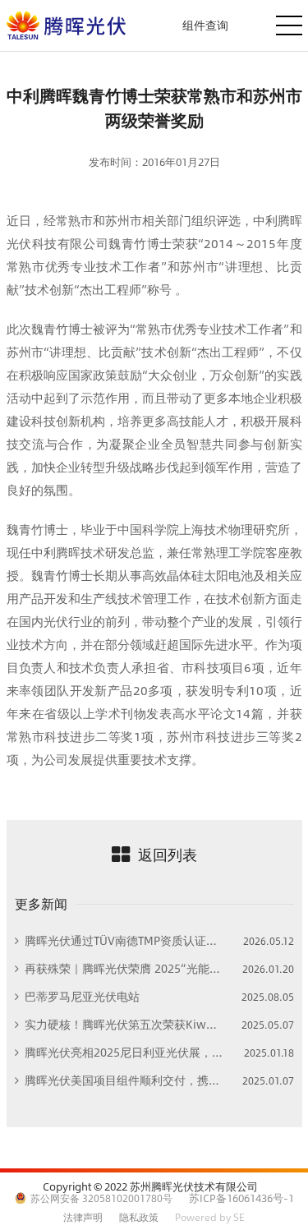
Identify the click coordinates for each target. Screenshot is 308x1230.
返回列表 (167, 854)
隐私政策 (139, 1217)
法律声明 (83, 1217)
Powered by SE (210, 1217)
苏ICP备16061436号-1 (241, 1198)
